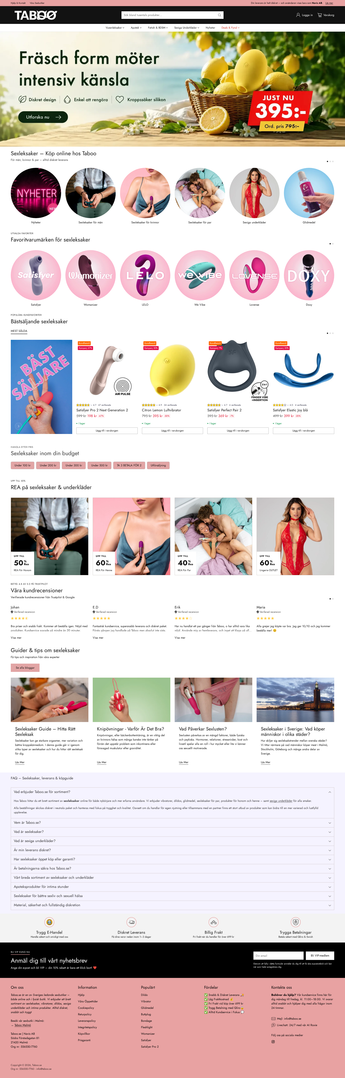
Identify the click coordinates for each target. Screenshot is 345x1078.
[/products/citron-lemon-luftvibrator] (172, 89)
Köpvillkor (84, 1034)
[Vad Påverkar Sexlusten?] (213, 700)
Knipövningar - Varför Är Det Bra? (130, 728)
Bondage (146, 1021)
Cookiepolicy (86, 1008)
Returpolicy (84, 1014)
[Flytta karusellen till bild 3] (333, 161)
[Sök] (220, 15)
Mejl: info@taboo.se (289, 1019)
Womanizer (148, 1034)
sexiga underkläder (281, 801)
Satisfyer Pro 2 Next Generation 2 (102, 410)
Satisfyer (146, 1040)
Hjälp (81, 995)
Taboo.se (37, 1065)
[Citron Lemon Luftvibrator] (172, 370)
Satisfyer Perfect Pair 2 (224, 410)
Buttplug (146, 1014)
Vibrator (146, 1001)
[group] (93, 405)
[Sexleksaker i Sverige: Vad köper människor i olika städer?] (295, 700)
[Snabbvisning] (133, 344)
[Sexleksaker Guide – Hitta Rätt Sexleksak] (49, 700)
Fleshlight (146, 1027)
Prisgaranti (84, 1040)
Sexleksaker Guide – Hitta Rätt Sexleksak (45, 731)
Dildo (144, 995)
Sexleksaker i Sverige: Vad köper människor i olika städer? (293, 731)
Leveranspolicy (87, 1021)
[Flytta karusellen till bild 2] (330, 161)
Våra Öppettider (88, 1001)
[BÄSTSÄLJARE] (18, 426)
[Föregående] (11, 196)
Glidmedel (147, 1008)
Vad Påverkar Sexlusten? (203, 728)
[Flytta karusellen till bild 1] (327, 161)
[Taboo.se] (36, 15)
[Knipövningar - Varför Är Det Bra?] (131, 700)
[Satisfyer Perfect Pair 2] (238, 370)
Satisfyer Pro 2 (150, 1047)
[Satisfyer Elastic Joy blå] (303, 370)
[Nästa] (334, 196)
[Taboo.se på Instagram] (273, 1042)
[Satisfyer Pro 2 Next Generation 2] (107, 370)
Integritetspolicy (87, 1027)
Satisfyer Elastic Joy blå (290, 410)
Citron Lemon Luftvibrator (161, 410)
